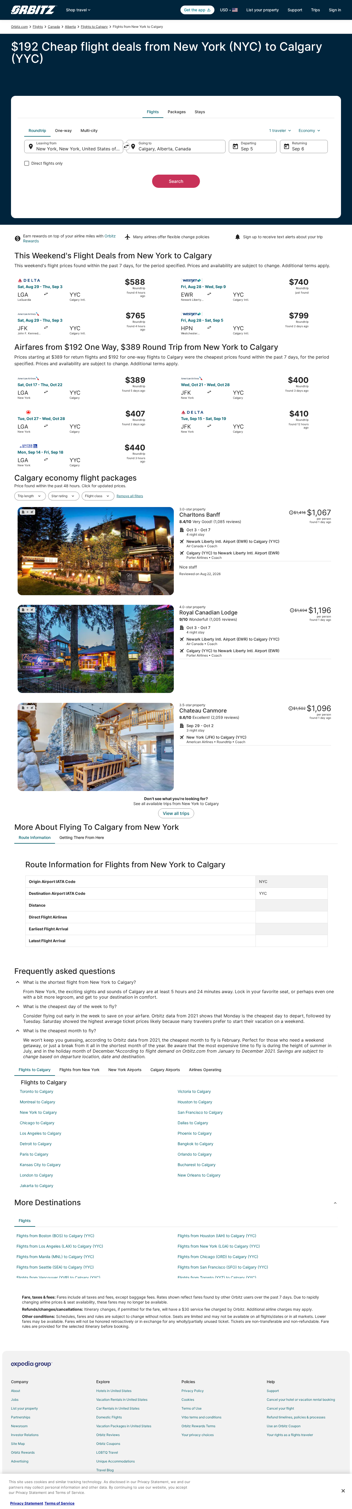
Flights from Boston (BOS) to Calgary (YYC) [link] (55, 1235)
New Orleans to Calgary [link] (199, 1175)
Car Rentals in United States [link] (117, 1408)
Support (295, 9)
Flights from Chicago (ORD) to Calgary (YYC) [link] (218, 1256)
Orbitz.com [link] (19, 27)
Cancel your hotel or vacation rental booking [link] (301, 1399)
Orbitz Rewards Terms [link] (198, 1426)
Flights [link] (38, 27)
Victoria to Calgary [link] (194, 1091)
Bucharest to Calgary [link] (197, 1164)
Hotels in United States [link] (113, 1391)
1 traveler (277, 130)
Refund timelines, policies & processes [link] (296, 1417)
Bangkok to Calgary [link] (195, 1143)
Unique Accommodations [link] (115, 1461)
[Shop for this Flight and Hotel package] (255, 551)
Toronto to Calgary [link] (36, 1091)
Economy (307, 130)
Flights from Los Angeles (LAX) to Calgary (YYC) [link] (59, 1246)
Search (176, 181)
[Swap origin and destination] (126, 146)
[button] (176, 1202)
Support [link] (273, 1391)
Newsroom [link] (19, 1426)
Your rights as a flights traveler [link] (290, 1435)
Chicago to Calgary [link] (37, 1122)
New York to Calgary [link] (38, 1112)
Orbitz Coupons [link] (108, 1444)
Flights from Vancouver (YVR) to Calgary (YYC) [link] (58, 1277)
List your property (262, 9)
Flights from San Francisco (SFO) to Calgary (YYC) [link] (223, 1267)
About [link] (15, 1391)
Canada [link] (54, 27)
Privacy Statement (26, 1503)
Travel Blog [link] (105, 1470)
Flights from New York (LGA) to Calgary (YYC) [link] (219, 1246)
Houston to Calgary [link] (195, 1101)
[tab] (152, 112)
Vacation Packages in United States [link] (123, 1426)
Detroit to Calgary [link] (36, 1143)
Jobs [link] (14, 1399)
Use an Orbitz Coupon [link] (284, 1426)
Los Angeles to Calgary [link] (40, 1133)
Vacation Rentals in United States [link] (121, 1399)
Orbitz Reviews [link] (108, 1435)
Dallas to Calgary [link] (193, 1122)
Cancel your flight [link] (280, 1408)
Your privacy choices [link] (198, 1435)
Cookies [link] (188, 1399)
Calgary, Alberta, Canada (165, 148)
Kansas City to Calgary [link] (40, 1164)
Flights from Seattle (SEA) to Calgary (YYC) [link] (55, 1267)
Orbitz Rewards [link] (23, 1452)
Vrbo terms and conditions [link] (201, 1417)
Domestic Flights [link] (109, 1417)
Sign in (335, 9)
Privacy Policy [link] (193, 1391)
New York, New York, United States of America (79, 148)
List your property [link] (24, 1408)
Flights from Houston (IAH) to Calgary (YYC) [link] (217, 1235)
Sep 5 (247, 148)
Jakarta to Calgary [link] (36, 1185)
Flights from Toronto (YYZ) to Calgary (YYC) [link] (217, 1277)
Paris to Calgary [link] (34, 1154)
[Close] (343, 1491)
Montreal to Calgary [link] (37, 1101)
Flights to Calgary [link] (94, 27)
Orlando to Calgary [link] (195, 1154)
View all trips (176, 813)
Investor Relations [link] (24, 1435)
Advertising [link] (19, 1461)
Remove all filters (130, 496)
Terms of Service (60, 1503)
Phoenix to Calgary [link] (195, 1133)
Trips (315, 9)
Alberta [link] (70, 27)
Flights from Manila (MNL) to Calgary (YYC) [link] (55, 1256)
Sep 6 (298, 148)
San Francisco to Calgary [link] (200, 1112)
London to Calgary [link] (36, 1175)
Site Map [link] (18, 1444)
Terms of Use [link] (192, 1408)
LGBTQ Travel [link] (107, 1452)
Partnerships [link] (20, 1417)
